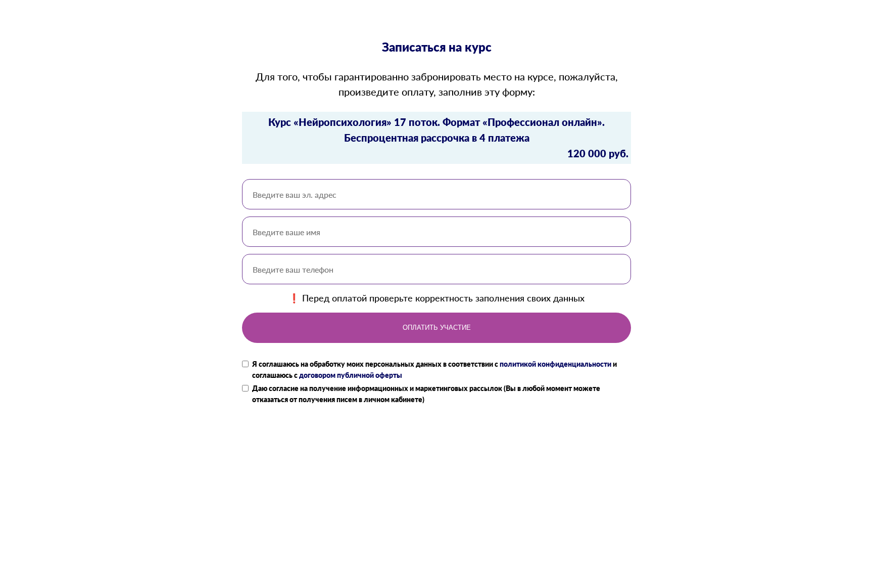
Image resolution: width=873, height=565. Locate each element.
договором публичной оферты (350, 375)
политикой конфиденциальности (555, 364)
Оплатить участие (437, 327)
